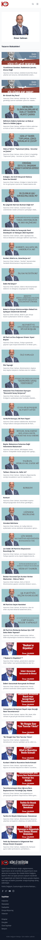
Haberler (5, 901)
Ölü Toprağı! (8, 365)
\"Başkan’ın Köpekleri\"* (13, 658)
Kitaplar (4, 919)
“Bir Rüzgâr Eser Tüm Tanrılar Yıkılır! (17, 737)
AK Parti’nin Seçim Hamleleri (14, 604)
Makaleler (5, 904)
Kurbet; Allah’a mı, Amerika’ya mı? (17, 258)
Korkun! (6, 498)
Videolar (5, 913)
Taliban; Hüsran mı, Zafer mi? (15, 472)
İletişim (4, 929)
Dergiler (5, 922)
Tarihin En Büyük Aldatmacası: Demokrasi (20, 816)
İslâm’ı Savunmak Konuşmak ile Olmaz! (19, 683)
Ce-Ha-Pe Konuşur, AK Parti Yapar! (16, 419)
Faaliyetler (5, 907)
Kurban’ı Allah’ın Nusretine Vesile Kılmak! (19, 762)
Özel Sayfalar (6, 925)
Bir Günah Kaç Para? (11, 95)
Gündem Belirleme (10, 523)
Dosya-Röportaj (7, 910)
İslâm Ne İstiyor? (10, 284)
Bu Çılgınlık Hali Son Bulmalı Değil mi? (18, 205)
